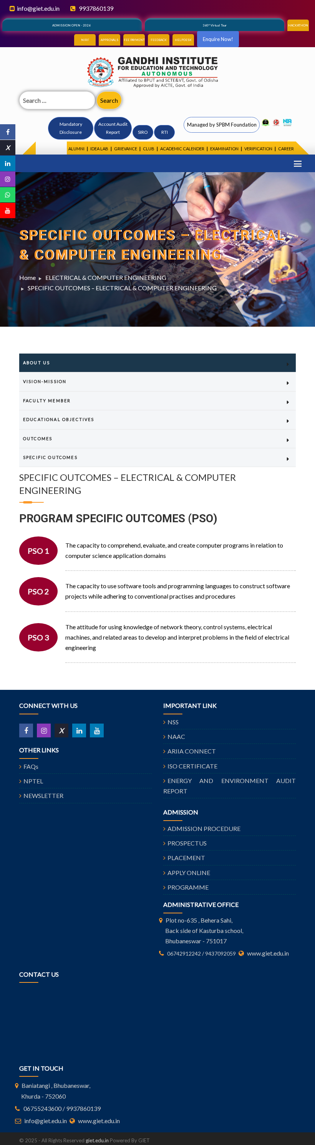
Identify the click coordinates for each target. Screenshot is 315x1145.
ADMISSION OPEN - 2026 (71, 25)
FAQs (30, 766)
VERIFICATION (258, 148)
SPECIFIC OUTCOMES (50, 457)
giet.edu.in (97, 1140)
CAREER (286, 148)
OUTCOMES (37, 438)
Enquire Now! (218, 39)
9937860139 (95, 8)
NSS (173, 721)
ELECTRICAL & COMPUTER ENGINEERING (105, 277)
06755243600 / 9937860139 (62, 1108)
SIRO (143, 132)
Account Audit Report (113, 128)
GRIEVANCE (125, 148)
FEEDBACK (159, 40)
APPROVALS (109, 40)
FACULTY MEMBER (47, 400)
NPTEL (33, 781)
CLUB (148, 148)
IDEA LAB (99, 148)
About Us (36, 362)
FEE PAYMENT (134, 40)
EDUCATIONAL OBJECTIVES (58, 419)
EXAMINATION (224, 148)
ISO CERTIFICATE (192, 766)
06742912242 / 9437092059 (201, 953)
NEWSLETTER (43, 795)
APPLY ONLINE (188, 872)
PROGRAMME (188, 887)
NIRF (85, 40)
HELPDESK (183, 40)
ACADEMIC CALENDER (182, 148)
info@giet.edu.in (38, 8)
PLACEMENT (186, 857)
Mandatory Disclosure (71, 128)
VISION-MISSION (44, 381)
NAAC (176, 736)
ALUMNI (76, 148)
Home (27, 277)
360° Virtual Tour (215, 25)
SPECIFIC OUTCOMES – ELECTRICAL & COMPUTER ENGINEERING (122, 287)
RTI (164, 132)
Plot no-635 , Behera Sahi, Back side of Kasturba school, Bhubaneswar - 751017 (204, 930)
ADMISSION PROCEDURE (203, 828)
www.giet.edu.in (268, 953)
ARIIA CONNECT (191, 751)
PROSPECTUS (187, 843)
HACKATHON (298, 25)
